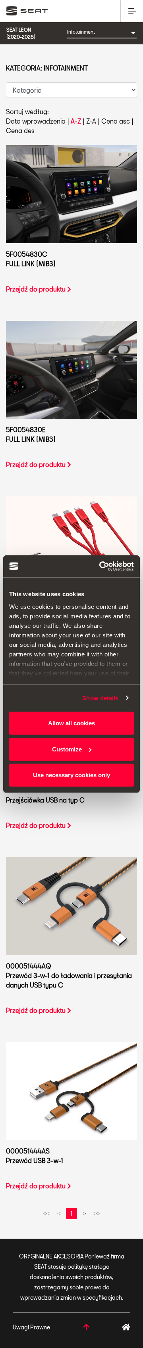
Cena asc (115, 121)
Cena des (20, 130)
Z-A (91, 121)
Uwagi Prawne (31, 1327)
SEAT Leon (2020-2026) (20, 33)
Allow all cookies (71, 723)
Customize (67, 748)
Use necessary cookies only (71, 775)
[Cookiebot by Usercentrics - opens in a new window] (101, 566)
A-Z (76, 121)
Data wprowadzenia (36, 121)
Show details (100, 697)
